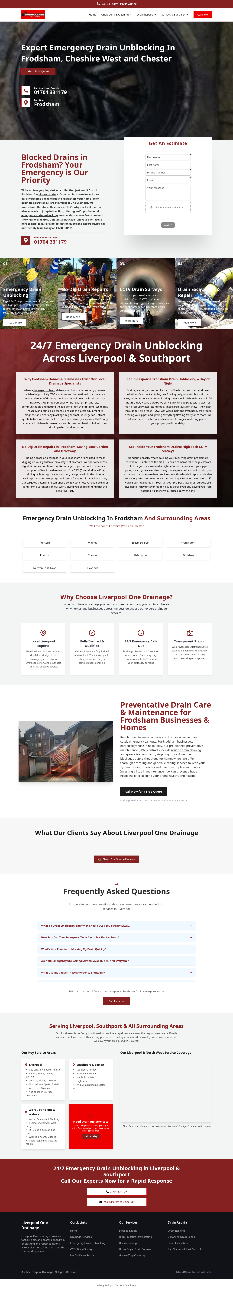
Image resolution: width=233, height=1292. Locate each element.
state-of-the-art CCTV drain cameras (165, 462)
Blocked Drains (128, 1230)
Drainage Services (81, 1237)
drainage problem (44, 390)
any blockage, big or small (63, 415)
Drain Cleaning (128, 1243)
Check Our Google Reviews (119, 859)
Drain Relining (176, 1230)
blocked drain (47, 194)
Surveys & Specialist (173, 14)
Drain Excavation (178, 1243)
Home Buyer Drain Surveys (135, 1249)
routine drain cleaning (186, 750)
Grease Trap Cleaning (132, 1255)
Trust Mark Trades (204, 1272)
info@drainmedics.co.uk (118, 1202)
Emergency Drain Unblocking (87, 1243)
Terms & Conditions (125, 1285)
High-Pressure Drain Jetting (135, 1237)
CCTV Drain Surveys (82, 1249)
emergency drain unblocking (39, 215)
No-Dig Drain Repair (82, 1255)
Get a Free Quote (38, 71)
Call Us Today (91, 1136)
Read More (15, 322)
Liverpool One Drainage (34, 1225)
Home (92, 14)
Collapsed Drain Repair (181, 1237)
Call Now (202, 14)
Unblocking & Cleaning (115, 14)
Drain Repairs (145, 14)
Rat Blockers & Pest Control (184, 1249)
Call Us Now (116, 1001)
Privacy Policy (104, 1285)
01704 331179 (128, 4)
